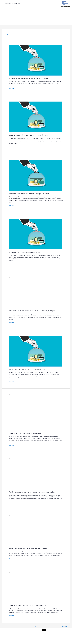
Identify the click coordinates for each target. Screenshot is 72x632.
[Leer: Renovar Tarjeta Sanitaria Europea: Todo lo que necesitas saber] (35, 351)
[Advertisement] (36, 15)
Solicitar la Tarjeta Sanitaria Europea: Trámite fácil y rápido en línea (28, 605)
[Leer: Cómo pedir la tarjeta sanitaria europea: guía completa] (35, 234)
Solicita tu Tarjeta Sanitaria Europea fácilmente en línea (25, 433)
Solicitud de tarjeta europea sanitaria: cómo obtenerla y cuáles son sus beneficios (32, 492)
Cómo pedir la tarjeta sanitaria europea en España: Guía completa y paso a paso (32, 311)
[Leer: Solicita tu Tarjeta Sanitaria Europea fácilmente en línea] (21, 412)
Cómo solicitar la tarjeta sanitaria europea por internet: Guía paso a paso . (30, 78)
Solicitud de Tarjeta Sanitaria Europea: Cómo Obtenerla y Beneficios (28, 549)
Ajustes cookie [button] (38, 630)
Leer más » (11, 88)
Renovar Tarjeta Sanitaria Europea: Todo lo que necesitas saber (27, 369)
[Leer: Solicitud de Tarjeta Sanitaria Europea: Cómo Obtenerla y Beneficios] (35, 530)
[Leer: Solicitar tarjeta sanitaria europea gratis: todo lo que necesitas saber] (35, 116)
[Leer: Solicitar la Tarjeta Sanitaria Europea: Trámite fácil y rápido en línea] (35, 587)
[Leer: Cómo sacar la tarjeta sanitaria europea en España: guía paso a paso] (35, 175)
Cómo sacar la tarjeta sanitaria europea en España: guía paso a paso (29, 194)
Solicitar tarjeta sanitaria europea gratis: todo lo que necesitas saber (28, 135)
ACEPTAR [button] (43, 630)
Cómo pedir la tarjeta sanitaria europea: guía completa (24, 252)
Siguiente (65, 626)
